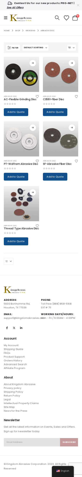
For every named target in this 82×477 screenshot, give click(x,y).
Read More (32, 63)
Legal (7, 399)
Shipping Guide (13, 349)
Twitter (14, 328)
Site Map (9, 407)
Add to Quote (15, 112)
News (7, 411)
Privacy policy (12, 388)
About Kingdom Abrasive (19, 384)
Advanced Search (15, 364)
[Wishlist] (66, 18)
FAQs (7, 353)
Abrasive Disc (10, 96)
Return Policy (12, 395)
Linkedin (21, 328)
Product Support (14, 357)
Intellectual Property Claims (21, 403)
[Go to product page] (21, 74)
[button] (7, 18)
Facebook (7, 328)
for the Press (19, 411)
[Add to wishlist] (37, 96)
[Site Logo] (20, 18)
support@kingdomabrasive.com (24, 318)
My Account (11, 345)
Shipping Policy (13, 392)
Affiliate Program (14, 368)
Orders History (13, 360)
